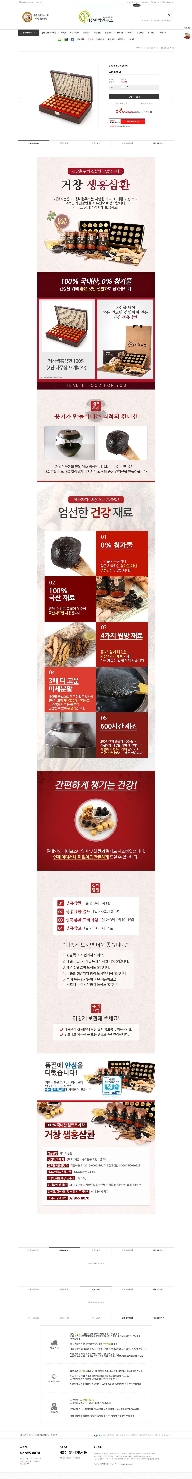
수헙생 (163, 20)
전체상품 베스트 (153, 48)
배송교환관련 (127, 143)
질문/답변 (100, 39)
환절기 (168, 20)
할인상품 (140, 33)
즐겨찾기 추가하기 (27, 2)
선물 (157, 20)
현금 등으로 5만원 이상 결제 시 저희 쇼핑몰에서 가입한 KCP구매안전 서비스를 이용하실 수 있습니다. (139, 1435)
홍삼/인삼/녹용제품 (48, 33)
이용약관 (54, 1435)
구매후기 (111, 39)
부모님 (153, 20)
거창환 (63, 33)
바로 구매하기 (121, 103)
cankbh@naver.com (145, 1456)
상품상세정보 (33, 143)
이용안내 (31, 1435)
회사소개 (23, 1435)
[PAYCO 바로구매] (133, 121)
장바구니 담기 (134, 97)
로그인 (129, 2)
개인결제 (121, 39)
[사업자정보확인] (153, 1459)
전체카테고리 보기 (30, 33)
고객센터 (38, 2)
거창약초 (86, 33)
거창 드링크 (74, 33)
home (137, 48)
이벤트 (90, 39)
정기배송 (151, 33)
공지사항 (81, 39)
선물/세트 (108, 33)
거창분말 (97, 33)
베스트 (130, 33)
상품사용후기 (64, 143)
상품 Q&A (96, 143)
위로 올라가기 (158, 143)
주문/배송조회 (168, 2)
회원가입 (136, 2)
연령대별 (120, 33)
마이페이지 (145, 2)
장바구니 (156, 2)
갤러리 (131, 39)
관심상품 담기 (146, 103)
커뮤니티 (162, 33)
